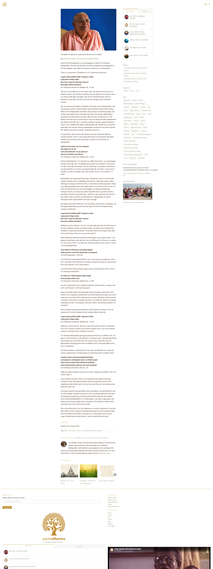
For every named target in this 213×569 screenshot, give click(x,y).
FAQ (109, 520)
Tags (109, 524)
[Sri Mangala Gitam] (126, 47)
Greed (138, 114)
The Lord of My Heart (139, 55)
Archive (110, 522)
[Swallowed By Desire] (126, 40)
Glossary (110, 526)
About (109, 515)
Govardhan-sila (146, 110)
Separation (100, 430)
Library (110, 507)
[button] (62, 476)
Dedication (135, 107)
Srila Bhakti (127, 137)
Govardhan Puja (129, 114)
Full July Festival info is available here (133, 202)
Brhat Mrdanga (140, 103)
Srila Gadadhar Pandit (140, 137)
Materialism (134, 124)
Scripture (144, 131)
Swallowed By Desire (139, 40)
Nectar (145, 127)
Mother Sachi (67, 430)
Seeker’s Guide (112, 500)
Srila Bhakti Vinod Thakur (131, 81)
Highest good (128, 117)
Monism (126, 127)
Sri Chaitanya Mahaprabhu (88, 430)
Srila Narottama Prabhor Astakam (137, 33)
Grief (144, 114)
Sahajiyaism (135, 131)
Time (146, 154)
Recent (145, 11)
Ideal (136, 117)
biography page (104, 453)
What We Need (105, 480)
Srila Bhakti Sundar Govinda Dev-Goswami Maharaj (81, 58)
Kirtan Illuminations (113, 509)
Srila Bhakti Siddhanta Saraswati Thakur (135, 78)
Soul (133, 134)
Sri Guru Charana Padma (137, 17)
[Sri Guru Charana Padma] (126, 16)
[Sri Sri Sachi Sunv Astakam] (126, 24)
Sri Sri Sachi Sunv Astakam (137, 25)
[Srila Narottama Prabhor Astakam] (126, 32)
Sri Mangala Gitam (138, 47)
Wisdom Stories (112, 503)
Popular (130, 11)
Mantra (126, 124)
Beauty (134, 100)
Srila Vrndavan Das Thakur (132, 151)
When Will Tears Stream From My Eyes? (86, 483)
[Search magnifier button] (210, 4)
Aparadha (127, 100)
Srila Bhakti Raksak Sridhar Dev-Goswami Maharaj (135, 74)
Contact (110, 518)
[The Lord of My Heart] (69, 465)
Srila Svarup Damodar (131, 148)
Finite (125, 110)
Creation (126, 107)
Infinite (142, 117)
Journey (136, 120)
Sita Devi (126, 134)
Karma (143, 120)
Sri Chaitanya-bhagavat (144, 134)
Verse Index (111, 529)
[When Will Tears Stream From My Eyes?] (88, 465)
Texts (137, 90)
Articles (126, 90)
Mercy (142, 124)
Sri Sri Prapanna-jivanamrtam (133, 154)
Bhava (141, 100)
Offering (126, 131)
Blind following (128, 103)
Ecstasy (143, 107)
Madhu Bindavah (113, 505)
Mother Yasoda (76, 430)
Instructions (127, 120)
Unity (125, 158)
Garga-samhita (134, 110)
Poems (132, 90)
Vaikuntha (132, 158)
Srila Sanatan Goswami (131, 144)
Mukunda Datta (136, 127)
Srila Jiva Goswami (129, 141)
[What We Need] (107, 465)
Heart (149, 114)
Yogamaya (141, 158)
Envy (149, 107)
